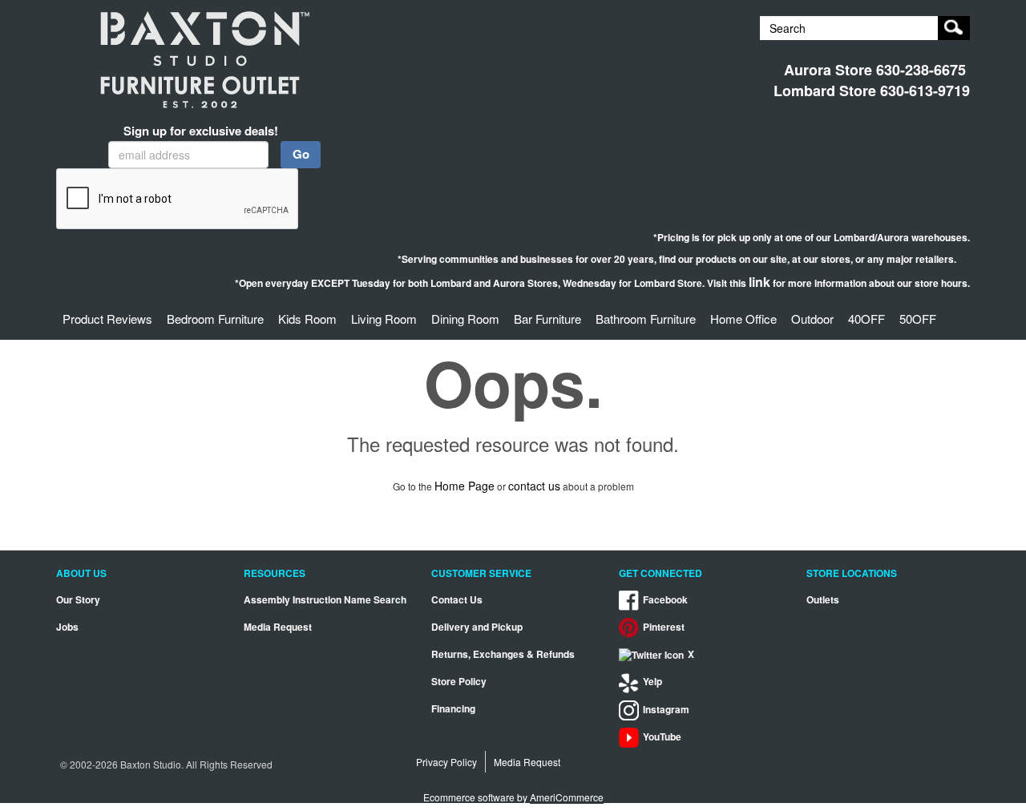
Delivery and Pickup (477, 627)
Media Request (278, 627)
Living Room (384, 318)
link (759, 281)
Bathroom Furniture (646, 318)
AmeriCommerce (567, 797)
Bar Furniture (547, 318)
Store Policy (459, 681)
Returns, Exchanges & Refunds (503, 654)
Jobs (67, 627)
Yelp (652, 681)
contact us (534, 486)
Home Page (464, 486)
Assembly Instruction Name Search (325, 600)
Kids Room (307, 318)
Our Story (78, 600)
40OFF (866, 318)
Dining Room (465, 318)
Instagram (666, 709)
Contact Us (457, 600)
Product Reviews (107, 318)
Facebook (665, 600)
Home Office (743, 318)
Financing (453, 709)
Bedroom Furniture (215, 318)
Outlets (822, 600)
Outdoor (812, 318)
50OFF (917, 318)
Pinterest (664, 627)
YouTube (662, 737)
